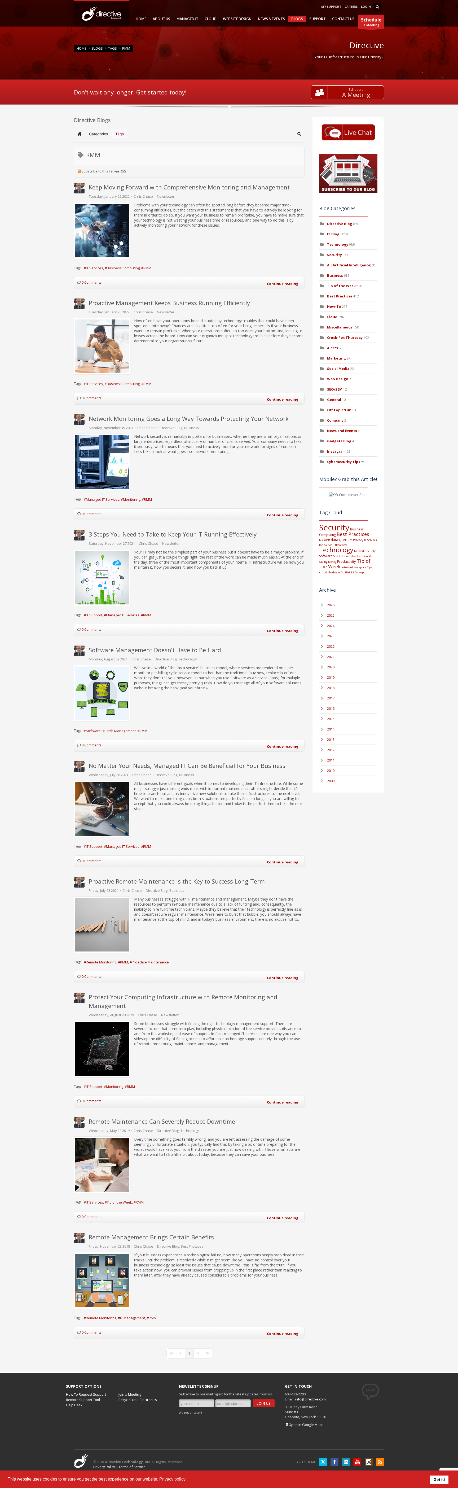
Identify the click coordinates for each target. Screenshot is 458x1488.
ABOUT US (159, 19)
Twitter (323, 1462)
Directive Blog (171, 428)
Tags (112, 48)
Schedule (356, 89)
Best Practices (192, 1246)
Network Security (365, 551)
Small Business (342, 556)
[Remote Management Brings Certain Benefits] (102, 1280)
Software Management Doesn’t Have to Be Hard (155, 650)
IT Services (94, 268)
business (347, 572)
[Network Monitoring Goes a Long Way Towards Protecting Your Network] (102, 462)
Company (335, 420)
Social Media (338, 368)
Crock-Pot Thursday (345, 337)
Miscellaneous (340, 327)
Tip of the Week (119, 1202)
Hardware (334, 572)
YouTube (357, 1462)
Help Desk (74, 1405)
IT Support (94, 615)
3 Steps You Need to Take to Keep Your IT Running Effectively (173, 534)
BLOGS (295, 19)
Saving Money (327, 562)
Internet (347, 567)
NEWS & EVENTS (270, 19)
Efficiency (340, 545)
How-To (334, 306)
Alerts (332, 347)
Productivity (346, 561)
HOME (139, 19)
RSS (380, 1462)
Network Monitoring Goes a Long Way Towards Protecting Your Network (189, 418)
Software (93, 730)
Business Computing (123, 268)
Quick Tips (345, 540)
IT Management (132, 1318)
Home (81, 48)
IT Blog (333, 234)
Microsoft (324, 540)
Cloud (332, 316)
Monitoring (131, 499)
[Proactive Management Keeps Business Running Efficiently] (102, 346)
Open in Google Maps (306, 1424)
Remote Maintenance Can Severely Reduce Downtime (162, 1121)
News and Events (342, 430)
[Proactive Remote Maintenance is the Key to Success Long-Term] (102, 925)
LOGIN (366, 6)
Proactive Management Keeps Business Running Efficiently (169, 303)
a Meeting (371, 22)
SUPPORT (316, 19)
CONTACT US (343, 19)
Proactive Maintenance (150, 962)
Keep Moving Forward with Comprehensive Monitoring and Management (189, 187)
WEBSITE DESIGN (236, 19)
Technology (187, 659)
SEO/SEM (334, 389)
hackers (357, 556)
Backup (359, 572)
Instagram (336, 451)
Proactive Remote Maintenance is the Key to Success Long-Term (177, 881)
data (334, 539)
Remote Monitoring (101, 962)
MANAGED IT (185, 19)
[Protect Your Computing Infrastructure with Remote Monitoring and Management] (102, 1049)
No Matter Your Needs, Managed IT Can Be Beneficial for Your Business (187, 765)
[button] (299, 134)
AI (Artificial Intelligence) (349, 265)
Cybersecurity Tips (343, 461)
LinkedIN (346, 1462)
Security (334, 254)
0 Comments (92, 282)
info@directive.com (310, 1399)
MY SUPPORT (331, 6)
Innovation (326, 545)
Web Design (337, 379)
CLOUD (209, 19)
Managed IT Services (102, 499)
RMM (147, 268)
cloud (323, 572)
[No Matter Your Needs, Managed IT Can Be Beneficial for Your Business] (102, 809)
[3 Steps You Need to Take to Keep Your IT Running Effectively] (102, 578)
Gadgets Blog (339, 441)
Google (368, 556)
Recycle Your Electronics (137, 1399)
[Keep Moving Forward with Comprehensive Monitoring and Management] (102, 230)
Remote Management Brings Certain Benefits (151, 1237)
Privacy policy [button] (172, 1479)
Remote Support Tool (83, 1399)
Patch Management (120, 730)
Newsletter (165, 196)
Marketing (336, 358)
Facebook (334, 1462)
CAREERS (351, 6)
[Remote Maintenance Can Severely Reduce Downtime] (102, 1165)
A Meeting (356, 94)
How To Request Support (86, 1394)
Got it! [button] (439, 1479)
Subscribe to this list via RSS (103, 171)
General (334, 399)
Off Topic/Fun (339, 410)
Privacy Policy (104, 1466)
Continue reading (282, 283)
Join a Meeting (129, 1394)
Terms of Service (132, 1466)
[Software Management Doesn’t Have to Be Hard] (102, 693)
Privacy (358, 540)
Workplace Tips (363, 567)
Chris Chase (143, 196)
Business (191, 428)
